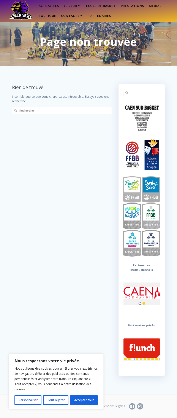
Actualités (49, 6)
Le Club (70, 6)
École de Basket (101, 6)
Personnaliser (28, 400)
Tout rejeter (56, 400)
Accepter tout (84, 400)
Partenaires (99, 16)
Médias (155, 6)
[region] (56, 381)
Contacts (70, 16)
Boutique (47, 16)
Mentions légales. (113, 406)
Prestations (132, 6)
